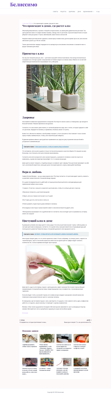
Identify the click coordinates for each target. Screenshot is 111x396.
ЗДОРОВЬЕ (72, 11)
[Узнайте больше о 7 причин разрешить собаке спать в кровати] (29, 338)
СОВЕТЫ (55, 11)
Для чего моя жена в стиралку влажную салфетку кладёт (80, 346)
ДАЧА (79, 11)
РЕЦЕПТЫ (63, 11)
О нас (98, 11)
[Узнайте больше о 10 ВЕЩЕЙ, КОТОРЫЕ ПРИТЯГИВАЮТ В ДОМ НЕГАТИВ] (81, 362)
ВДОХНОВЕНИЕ (87, 11)
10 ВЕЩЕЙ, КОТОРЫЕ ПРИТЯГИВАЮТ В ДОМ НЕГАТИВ (81, 370)
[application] (93, 12)
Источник (25, 313)
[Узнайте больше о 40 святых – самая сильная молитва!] (47, 362)
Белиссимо (23, 4)
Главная (24, 23)
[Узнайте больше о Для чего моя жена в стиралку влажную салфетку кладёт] (81, 338)
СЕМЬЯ (30, 23)
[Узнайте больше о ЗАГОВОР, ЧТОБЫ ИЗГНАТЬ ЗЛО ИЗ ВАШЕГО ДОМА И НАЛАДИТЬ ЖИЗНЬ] (64, 362)
